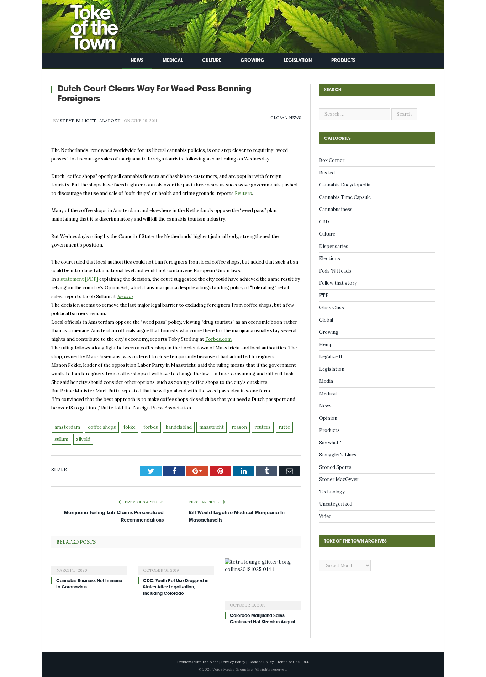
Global (278, 117)
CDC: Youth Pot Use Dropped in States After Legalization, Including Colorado (175, 587)
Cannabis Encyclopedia (344, 185)
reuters (262, 427)
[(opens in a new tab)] (89, 565)
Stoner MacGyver (338, 479)
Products (343, 60)
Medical (173, 60)
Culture (211, 60)
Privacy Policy (233, 662)
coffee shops (102, 427)
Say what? (330, 443)
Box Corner (331, 160)
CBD (324, 222)
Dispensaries (333, 246)
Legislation (298, 60)
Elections (329, 258)
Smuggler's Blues (337, 455)
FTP (324, 295)
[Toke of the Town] (86, 24)
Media (326, 381)
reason (239, 427)
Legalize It (331, 357)
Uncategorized (335, 504)
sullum (61, 439)
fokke (129, 427)
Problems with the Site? (197, 662)
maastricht (211, 427)
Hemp (326, 345)
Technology (332, 492)
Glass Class (331, 308)
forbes (150, 427)
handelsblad (179, 427)
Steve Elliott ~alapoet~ (91, 120)
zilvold (83, 439)
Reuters (243, 193)
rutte (284, 427)
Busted (327, 173)
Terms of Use (288, 662)
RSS (306, 662)
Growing (252, 60)
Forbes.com (218, 339)
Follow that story (338, 283)
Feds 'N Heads (335, 271)
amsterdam (67, 427)
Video (325, 516)
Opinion (328, 418)
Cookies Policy (261, 662)
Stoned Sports (335, 467)
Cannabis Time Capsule (345, 197)
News (137, 60)
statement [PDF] (79, 279)
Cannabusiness (336, 209)
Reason (125, 296)
